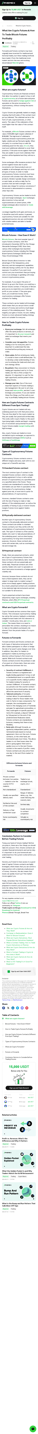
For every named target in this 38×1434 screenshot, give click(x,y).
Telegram (16, 905)
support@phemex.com (10, 901)
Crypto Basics (22, 1176)
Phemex (5, 912)
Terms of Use (6, 1000)
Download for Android (11, 910)
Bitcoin (26, 146)
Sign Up (20, 18)
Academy (9, 26)
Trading (13, 46)
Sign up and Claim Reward (19, 1088)
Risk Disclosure (17, 1000)
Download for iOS (28, 908)
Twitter (18, 903)
